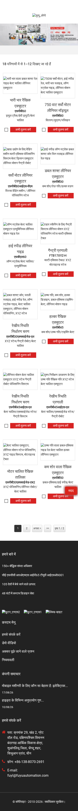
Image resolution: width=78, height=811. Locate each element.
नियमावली (8, 660)
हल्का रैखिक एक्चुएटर (57, 319)
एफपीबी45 (57, 327)
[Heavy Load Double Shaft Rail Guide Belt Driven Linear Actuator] (20, 83)
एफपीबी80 (57, 115)
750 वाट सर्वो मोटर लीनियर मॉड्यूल (58, 107)
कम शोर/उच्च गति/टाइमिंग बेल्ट (57, 332)
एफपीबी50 (57, 477)
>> (47, 528)
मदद (71, 491)
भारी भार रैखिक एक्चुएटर (20, 103)
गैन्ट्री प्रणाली (57, 250)
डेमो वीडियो (9, 643)
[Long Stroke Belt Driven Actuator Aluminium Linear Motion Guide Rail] (20, 229)
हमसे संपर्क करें (11, 634)
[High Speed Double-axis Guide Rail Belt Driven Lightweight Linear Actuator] (58, 450)
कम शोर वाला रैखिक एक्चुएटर (58, 469)
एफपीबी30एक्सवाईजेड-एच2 (20, 482)
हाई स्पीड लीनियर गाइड (20, 249)
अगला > (37, 528)
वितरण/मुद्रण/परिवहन (58, 120)
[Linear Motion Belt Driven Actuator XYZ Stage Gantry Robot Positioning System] (20, 379)
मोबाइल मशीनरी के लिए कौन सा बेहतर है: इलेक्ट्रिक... (35, 686)
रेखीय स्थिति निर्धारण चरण (20, 328)
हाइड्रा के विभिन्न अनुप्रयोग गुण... (23, 700)
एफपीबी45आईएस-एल (20, 407)
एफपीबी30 (57, 181)
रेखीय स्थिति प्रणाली (57, 399)
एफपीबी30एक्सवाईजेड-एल (20, 336)
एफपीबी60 (20, 111)
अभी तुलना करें (23, 129)
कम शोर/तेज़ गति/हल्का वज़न (57, 186)
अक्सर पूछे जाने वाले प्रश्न (18, 651)
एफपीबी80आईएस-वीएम (20, 186)
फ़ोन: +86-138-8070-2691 (25, 762)
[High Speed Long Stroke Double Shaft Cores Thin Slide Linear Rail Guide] (58, 154)
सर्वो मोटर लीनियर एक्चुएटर (20, 178)
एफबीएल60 (20, 257)
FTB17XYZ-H (58, 255)
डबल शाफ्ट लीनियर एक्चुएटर (58, 173)
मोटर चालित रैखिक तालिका (20, 474)
